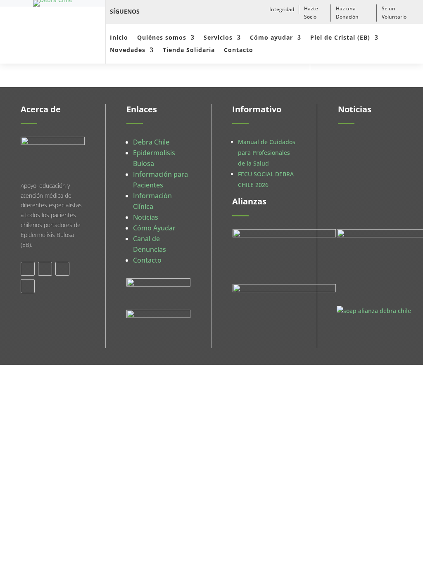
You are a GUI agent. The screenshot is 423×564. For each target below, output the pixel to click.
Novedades (127, 50)
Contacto (238, 50)
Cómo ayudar (271, 38)
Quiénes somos (161, 38)
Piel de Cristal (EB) (340, 38)
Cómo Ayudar (154, 227)
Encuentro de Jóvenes (364, 232)
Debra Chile (151, 142)
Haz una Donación (347, 12)
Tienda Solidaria (189, 50)
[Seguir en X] (169, 11)
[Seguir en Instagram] (187, 11)
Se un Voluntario (394, 12)
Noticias (145, 217)
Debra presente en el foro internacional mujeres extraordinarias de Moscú (368, 162)
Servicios (218, 38)
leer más (358, 188)
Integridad (281, 9)
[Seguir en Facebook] (151, 11)
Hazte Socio (311, 12)
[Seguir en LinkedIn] (62, 269)
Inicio (119, 38)
